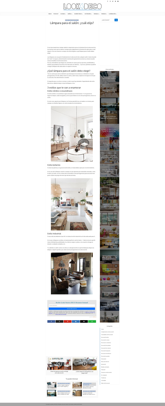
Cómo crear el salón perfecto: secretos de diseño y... (109, 157)
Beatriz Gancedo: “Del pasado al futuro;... (109, 144)
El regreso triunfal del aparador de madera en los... (89, 393)
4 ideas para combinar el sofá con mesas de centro (109, 281)
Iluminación (112, 13)
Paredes (103, 13)
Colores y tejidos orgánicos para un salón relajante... (110, 77)
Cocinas (62, 13)
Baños (69, 13)
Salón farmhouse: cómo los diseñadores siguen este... (109, 193)
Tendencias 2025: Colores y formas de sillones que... (110, 130)
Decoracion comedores (89, 391)
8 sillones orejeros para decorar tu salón (109, 269)
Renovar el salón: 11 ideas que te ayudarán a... (109, 205)
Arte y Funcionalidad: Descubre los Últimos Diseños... (109, 182)
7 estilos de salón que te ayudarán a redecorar (109, 305)
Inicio (50, 13)
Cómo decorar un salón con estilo (110, 316)
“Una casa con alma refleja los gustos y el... (109, 170)
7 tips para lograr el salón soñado (109, 243)
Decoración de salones (72, 20)
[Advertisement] (71, 36)
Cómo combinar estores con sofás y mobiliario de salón (63, 393)
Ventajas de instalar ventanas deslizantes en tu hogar (109, 218)
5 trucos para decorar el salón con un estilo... (110, 293)
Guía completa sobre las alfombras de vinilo (88, 387)
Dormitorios (78, 13)
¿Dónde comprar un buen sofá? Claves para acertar (109, 256)
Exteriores (88, 13)
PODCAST (55, 13)
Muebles (96, 13)
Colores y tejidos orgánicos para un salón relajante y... (63, 386)
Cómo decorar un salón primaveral (109, 232)
